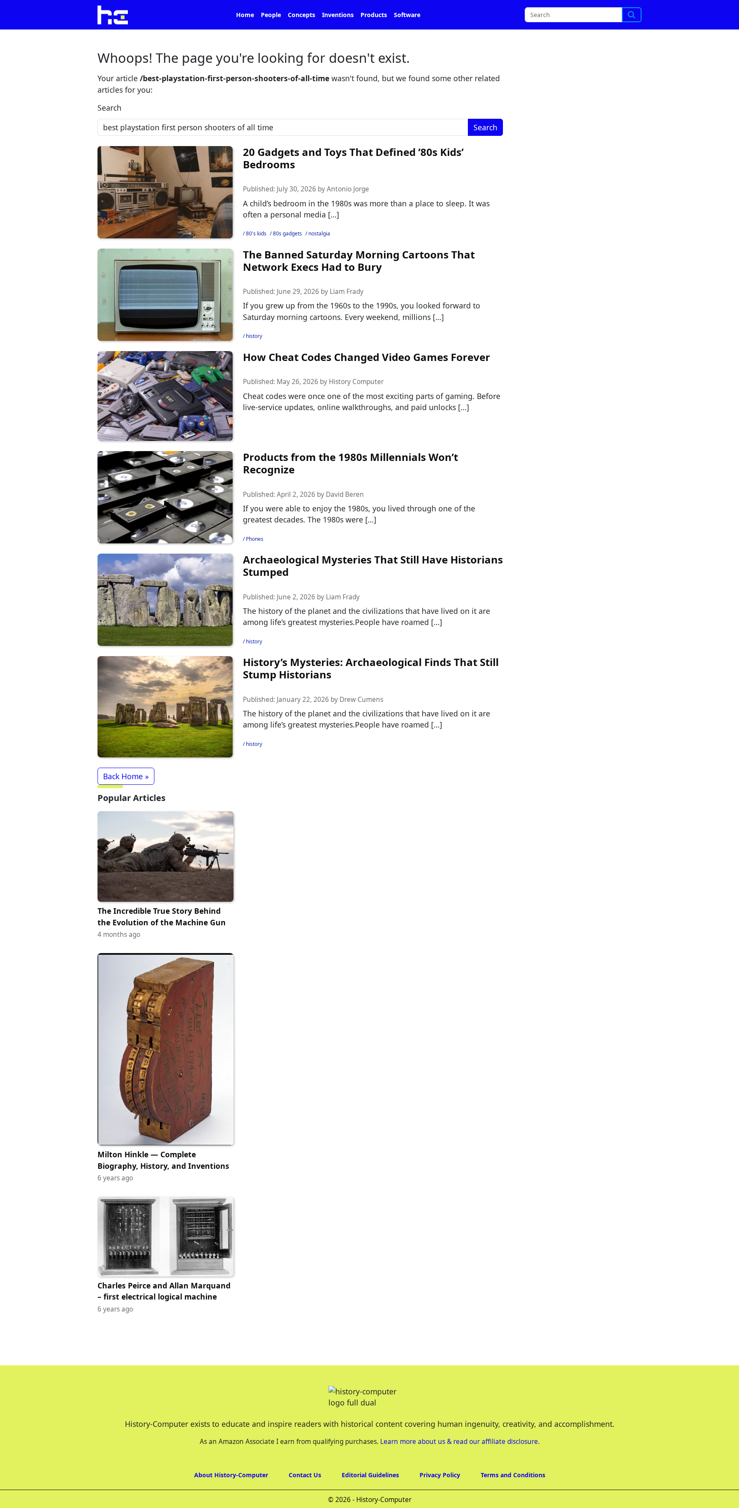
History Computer (356, 381)
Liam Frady (347, 291)
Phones (254, 539)
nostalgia (319, 233)
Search (109, 108)
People (271, 15)
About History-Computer (231, 1475)
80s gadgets (287, 233)
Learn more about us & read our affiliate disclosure (459, 1441)
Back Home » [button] (126, 776)
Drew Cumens (361, 699)
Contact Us (305, 1475)
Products (374, 15)
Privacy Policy (440, 1475)
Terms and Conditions (513, 1475)
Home (245, 15)
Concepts (301, 15)
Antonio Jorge (348, 189)
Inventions (338, 15)
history (254, 336)
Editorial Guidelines (370, 1475)
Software (407, 15)
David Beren (345, 494)
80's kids (256, 233)
